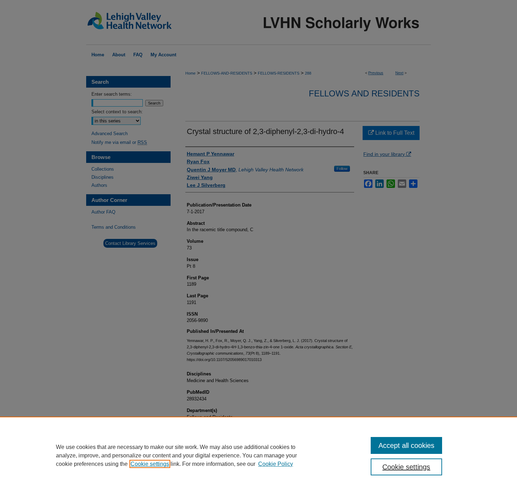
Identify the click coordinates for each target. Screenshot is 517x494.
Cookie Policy (275, 464)
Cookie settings (149, 464)
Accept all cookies (406, 445)
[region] (258, 455)
